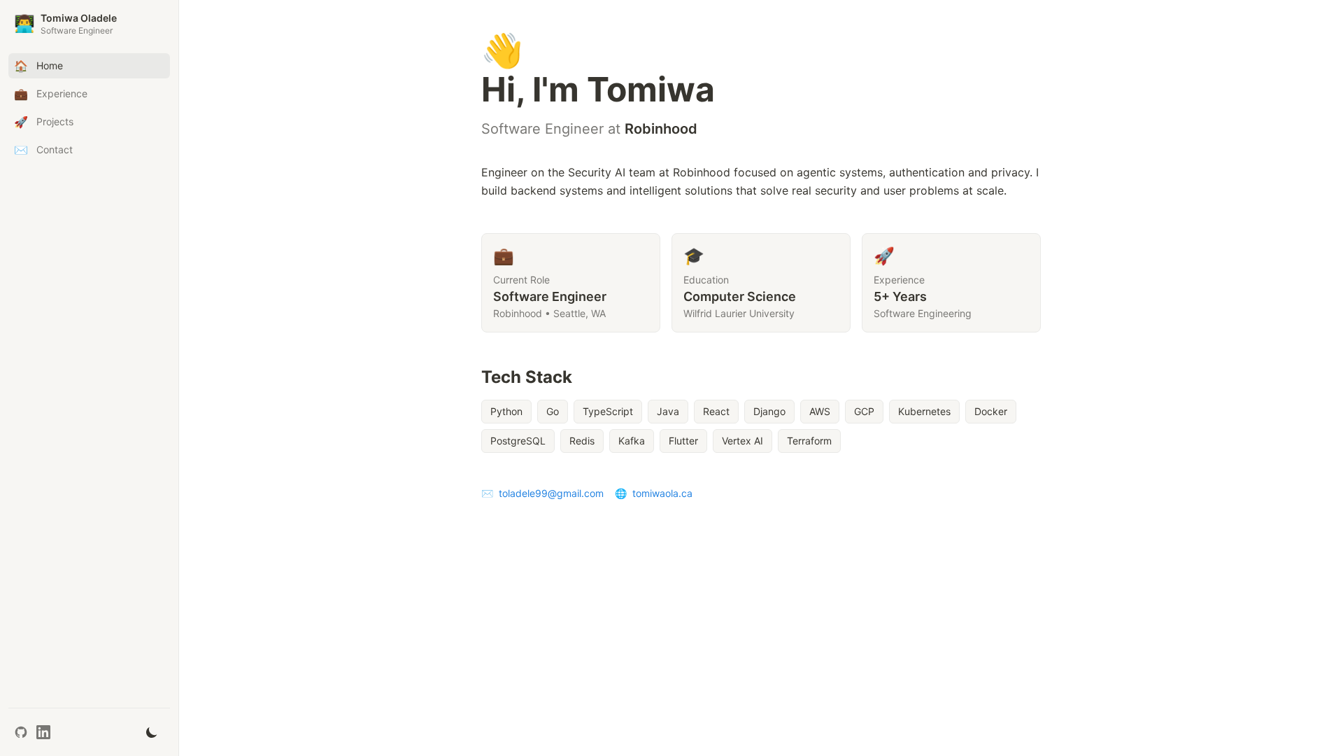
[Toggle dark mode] (151, 732)
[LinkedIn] (43, 732)
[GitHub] (21, 732)
